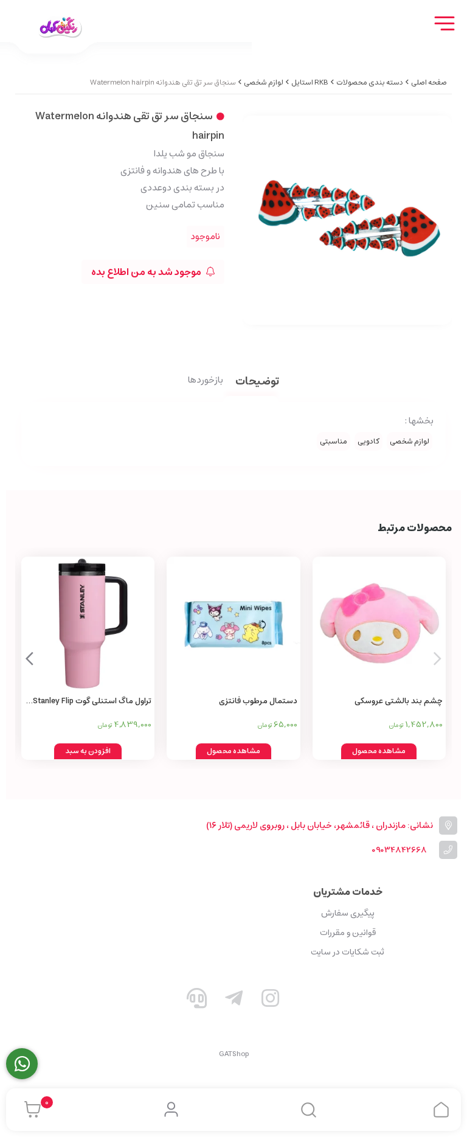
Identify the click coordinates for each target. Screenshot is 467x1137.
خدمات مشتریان (347, 891)
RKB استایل (309, 82)
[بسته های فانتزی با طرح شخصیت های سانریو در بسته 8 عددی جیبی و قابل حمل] (233, 623)
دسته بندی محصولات (369, 82)
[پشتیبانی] (197, 1000)
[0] (29, 1109)
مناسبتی (333, 441)
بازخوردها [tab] (205, 381)
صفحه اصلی (429, 82)
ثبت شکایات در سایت (347, 952)
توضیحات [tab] (257, 382)
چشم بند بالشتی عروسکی (399, 701)
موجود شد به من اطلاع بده (147, 271)
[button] (29, 658)
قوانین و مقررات (348, 932)
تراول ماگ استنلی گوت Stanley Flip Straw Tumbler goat (92, 701)
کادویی (368, 441)
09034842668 (399, 850)
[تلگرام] (233, 1000)
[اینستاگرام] (270, 1000)
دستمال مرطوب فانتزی (258, 701)
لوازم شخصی (263, 82)
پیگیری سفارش (348, 913)
